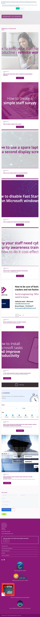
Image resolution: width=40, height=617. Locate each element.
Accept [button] (18, 8)
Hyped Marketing (13, 615)
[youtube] (4, 559)
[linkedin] (2, 559)
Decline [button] (22, 8)
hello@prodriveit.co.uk (8, 533)
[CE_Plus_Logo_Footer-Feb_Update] (20, 561)
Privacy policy (19, 615)
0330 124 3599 (7, 531)
